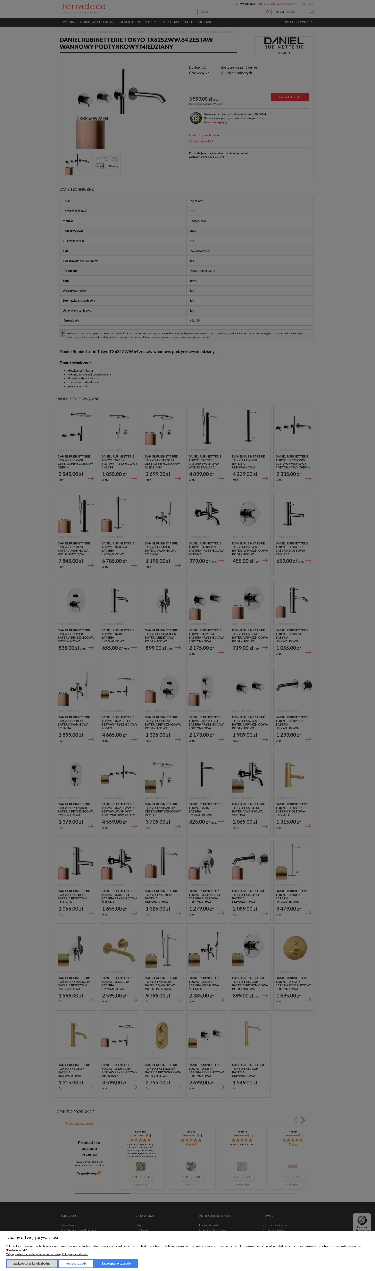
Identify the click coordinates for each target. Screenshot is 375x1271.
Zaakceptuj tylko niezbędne (31, 1263)
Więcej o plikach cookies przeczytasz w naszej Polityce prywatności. (47, 1254)
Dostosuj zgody (76, 1263)
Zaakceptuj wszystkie (116, 1263)
